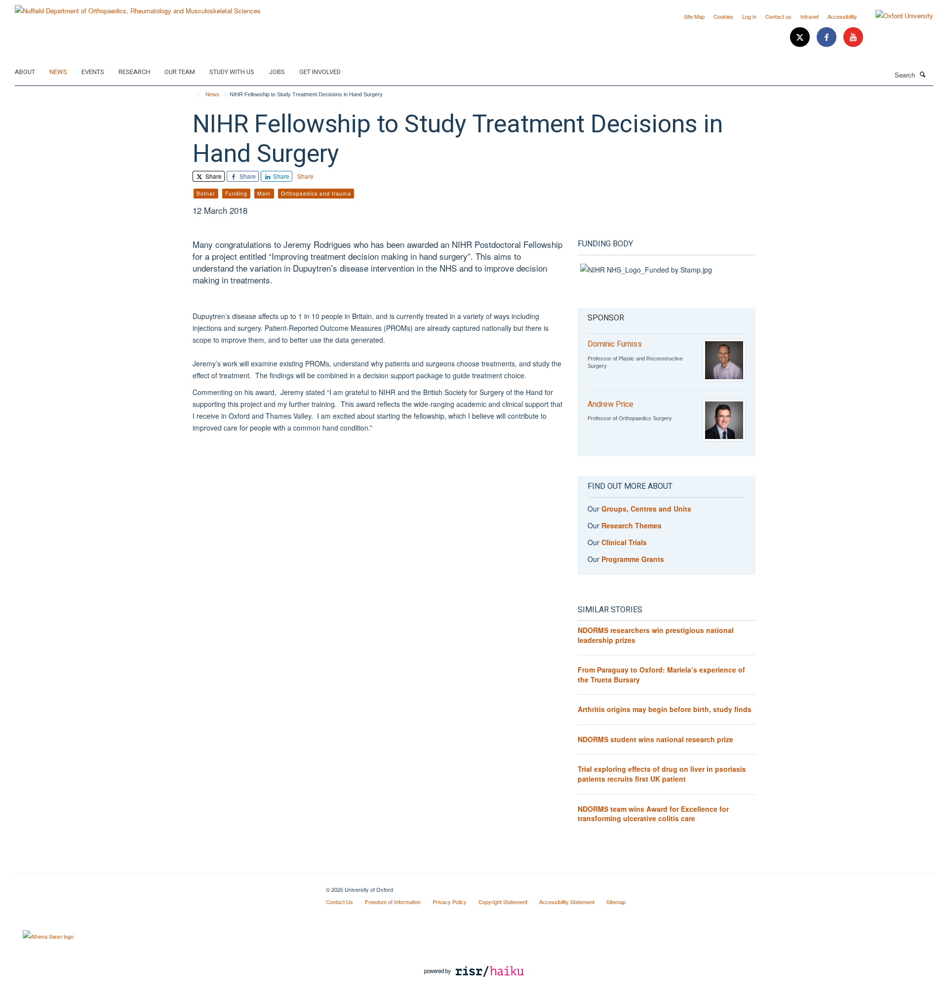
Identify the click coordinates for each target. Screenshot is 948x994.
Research (134, 72)
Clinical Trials (624, 542)
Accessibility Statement (566, 902)
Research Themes (631, 525)
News (58, 72)
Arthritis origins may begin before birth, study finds (664, 709)
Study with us (231, 72)
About (25, 72)
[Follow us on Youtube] (853, 37)
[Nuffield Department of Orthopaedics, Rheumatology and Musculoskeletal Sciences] (138, 7)
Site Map (694, 16)
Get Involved (320, 72)
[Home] (194, 94)
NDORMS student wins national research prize (655, 739)
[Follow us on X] (801, 37)
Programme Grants (632, 559)
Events (92, 72)
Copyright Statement (502, 902)
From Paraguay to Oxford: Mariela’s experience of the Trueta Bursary (661, 674)
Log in (749, 16)
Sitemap (616, 902)
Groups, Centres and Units (646, 509)
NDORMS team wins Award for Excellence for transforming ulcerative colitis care (653, 814)
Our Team (179, 72)
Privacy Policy (450, 902)
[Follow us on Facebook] (827, 37)
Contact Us (339, 902)
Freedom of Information (393, 902)
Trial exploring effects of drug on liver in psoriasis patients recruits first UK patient (662, 774)
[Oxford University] (897, 16)
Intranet (809, 16)
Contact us (778, 16)
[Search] (922, 74)
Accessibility (842, 16)
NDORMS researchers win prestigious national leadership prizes (656, 635)
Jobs (277, 72)
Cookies (723, 16)
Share (213, 176)
